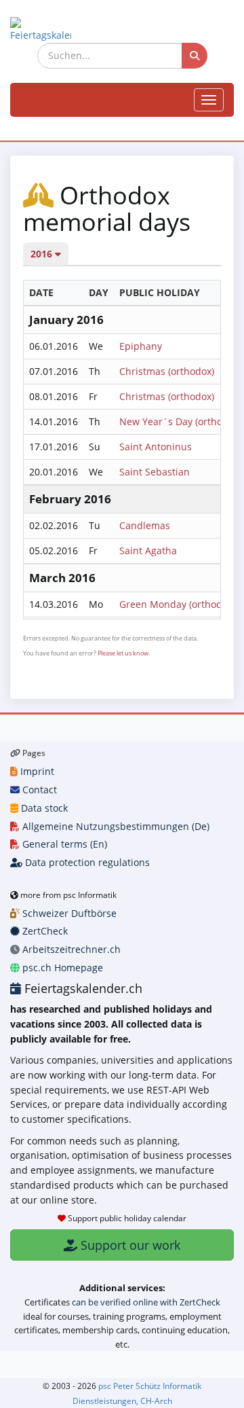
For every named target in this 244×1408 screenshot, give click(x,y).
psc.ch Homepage (61, 967)
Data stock (43, 807)
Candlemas (144, 525)
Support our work (128, 1245)
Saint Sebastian (154, 471)
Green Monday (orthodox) (177, 604)
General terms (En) (63, 843)
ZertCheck (44, 930)
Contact (38, 789)
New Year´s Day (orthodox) (180, 421)
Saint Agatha (148, 550)
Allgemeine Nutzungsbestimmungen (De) (114, 826)
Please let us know (123, 653)
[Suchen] (194, 56)
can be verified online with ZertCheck (146, 1302)
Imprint (36, 771)
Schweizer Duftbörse (68, 913)
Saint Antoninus (155, 446)
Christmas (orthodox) (166, 371)
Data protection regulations (86, 862)
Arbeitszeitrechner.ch (70, 949)
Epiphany (140, 346)
